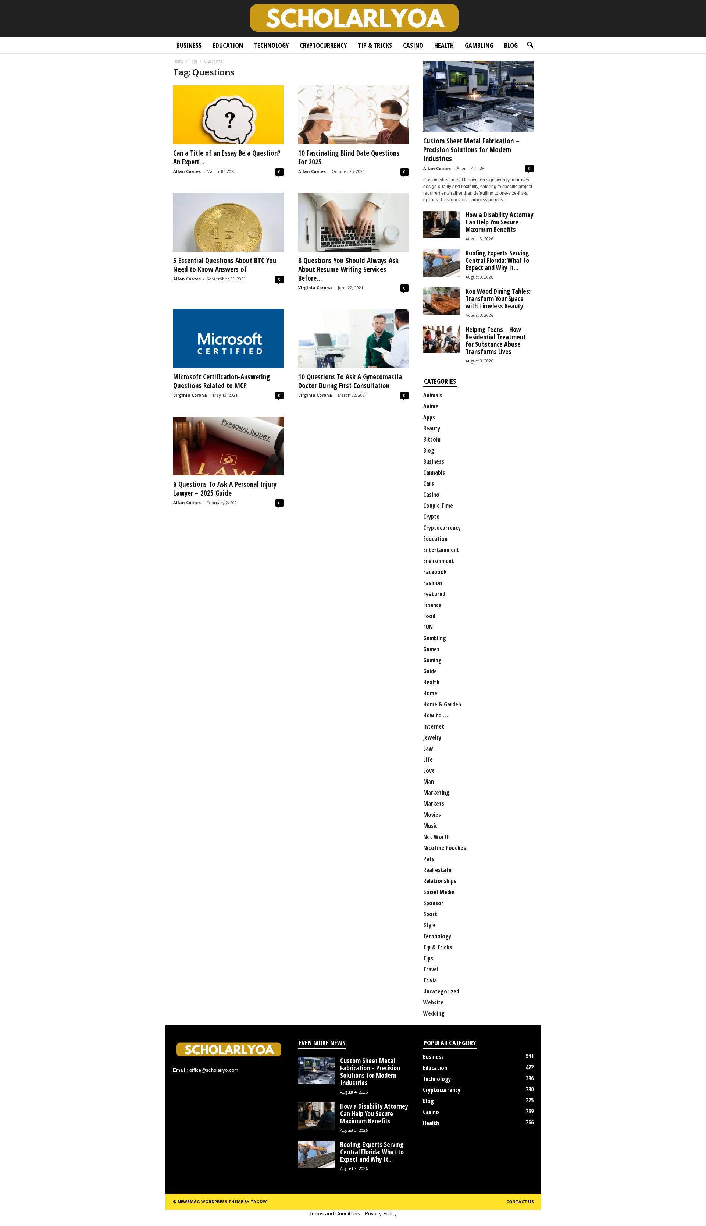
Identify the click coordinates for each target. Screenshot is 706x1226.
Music (430, 826)
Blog (511, 45)
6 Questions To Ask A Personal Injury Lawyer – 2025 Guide (225, 488)
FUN (428, 627)
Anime (430, 406)
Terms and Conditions (334, 1213)
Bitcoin (432, 439)
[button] (530, 45)
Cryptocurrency (323, 45)
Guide (430, 671)
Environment (438, 561)
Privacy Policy (381, 1213)
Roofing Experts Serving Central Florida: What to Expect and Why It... (497, 260)
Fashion (432, 583)
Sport (430, 914)
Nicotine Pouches (444, 848)
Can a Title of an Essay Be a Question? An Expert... (227, 157)
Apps (429, 417)
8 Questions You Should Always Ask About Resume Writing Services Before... (348, 269)
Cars (428, 483)
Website (433, 1002)
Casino (413, 45)
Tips (428, 958)
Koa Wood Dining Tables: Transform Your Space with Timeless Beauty (498, 298)
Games (431, 649)
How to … (435, 715)
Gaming (432, 660)
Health (444, 45)
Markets (433, 804)
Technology (271, 45)
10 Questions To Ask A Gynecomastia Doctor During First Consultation (350, 381)
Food (429, 616)
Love (429, 770)
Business (189, 45)
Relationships (439, 881)
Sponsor (433, 903)
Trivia (430, 980)
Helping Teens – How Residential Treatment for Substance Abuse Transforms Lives (496, 340)
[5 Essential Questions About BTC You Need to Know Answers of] (228, 222)
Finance (432, 605)
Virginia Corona (315, 287)
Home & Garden (442, 704)
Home (178, 61)
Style (429, 925)
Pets (428, 859)
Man (428, 781)
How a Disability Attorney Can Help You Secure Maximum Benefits (500, 222)
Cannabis (434, 472)
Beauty (431, 428)
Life (428, 759)
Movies (432, 815)
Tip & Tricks (375, 45)
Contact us (520, 1201)
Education (228, 45)
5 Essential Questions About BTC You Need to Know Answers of (225, 265)
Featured (434, 594)
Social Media (438, 892)
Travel (430, 969)
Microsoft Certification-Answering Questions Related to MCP (221, 381)
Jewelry (432, 737)
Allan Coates (187, 171)
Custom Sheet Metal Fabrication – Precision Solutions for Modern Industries (471, 149)
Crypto (431, 517)
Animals (432, 395)
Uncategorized (441, 991)
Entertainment (441, 550)
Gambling (479, 45)
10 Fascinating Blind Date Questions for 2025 (348, 157)
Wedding (434, 1013)
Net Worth (436, 837)
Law (428, 748)
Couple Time (438, 506)
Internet (433, 726)
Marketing (436, 793)
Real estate (437, 870)
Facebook (435, 572)
